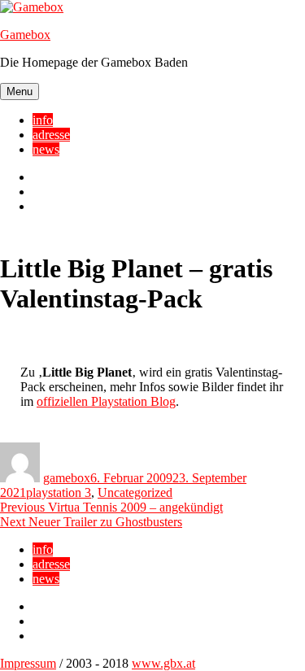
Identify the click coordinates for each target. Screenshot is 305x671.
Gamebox (25, 34)
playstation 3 (58, 492)
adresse (51, 135)
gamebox (66, 478)
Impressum (28, 663)
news (46, 149)
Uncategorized (135, 492)
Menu (20, 91)
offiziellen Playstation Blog (106, 401)
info (43, 120)
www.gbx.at (163, 663)
